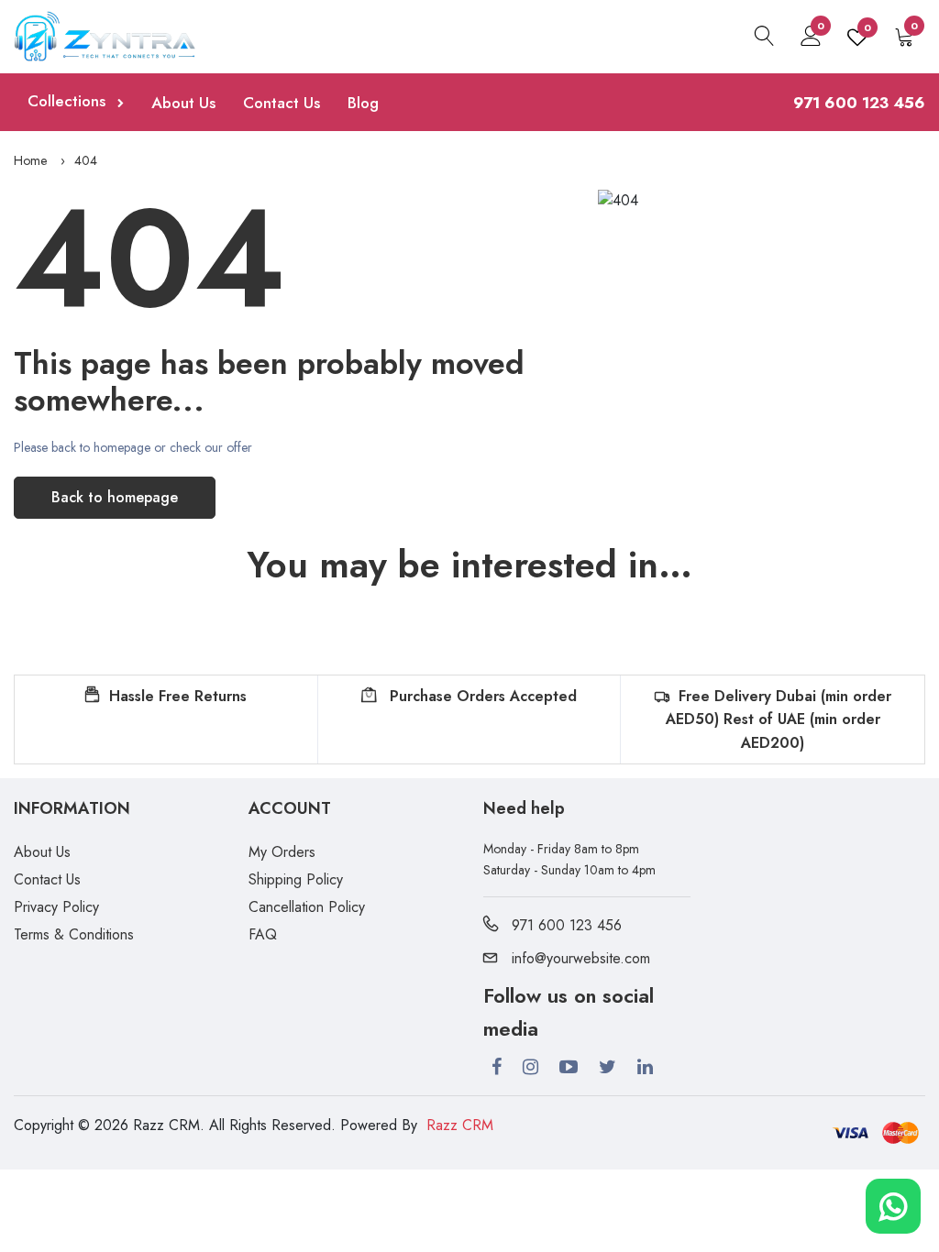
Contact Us (281, 103)
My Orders (282, 851)
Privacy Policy (56, 906)
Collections (69, 101)
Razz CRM (459, 1125)
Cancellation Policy (307, 906)
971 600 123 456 (567, 925)
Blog (363, 103)
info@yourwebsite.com (581, 958)
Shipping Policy (296, 879)
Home (30, 160)
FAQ (263, 934)
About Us (183, 103)
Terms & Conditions (74, 934)
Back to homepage (114, 497)
